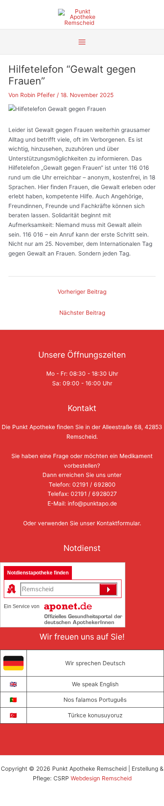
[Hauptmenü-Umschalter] (82, 41)
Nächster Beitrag (82, 312)
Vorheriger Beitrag (82, 291)
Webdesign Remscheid (101, 778)
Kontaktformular (118, 523)
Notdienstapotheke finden (38, 573)
